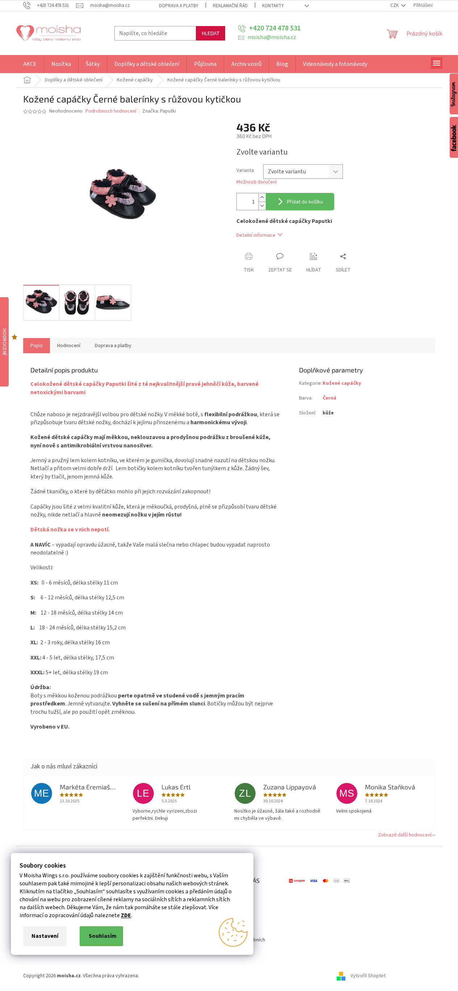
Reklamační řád (230, 6)
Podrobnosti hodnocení (110, 111)
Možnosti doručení (256, 182)
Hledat (210, 33)
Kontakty (273, 6)
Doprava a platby (178, 6)
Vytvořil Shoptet (368, 975)
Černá (329, 398)
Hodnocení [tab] (68, 345)
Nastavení (44, 936)
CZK (395, 5)
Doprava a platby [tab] (113, 345)
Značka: (159, 111)
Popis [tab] (36, 345)
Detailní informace (256, 235)
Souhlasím (103, 936)
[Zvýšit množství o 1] (262, 197)
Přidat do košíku (305, 201)
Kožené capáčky (342, 383)
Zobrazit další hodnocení (405, 835)
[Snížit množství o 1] (262, 206)
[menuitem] (30, 64)
